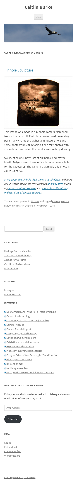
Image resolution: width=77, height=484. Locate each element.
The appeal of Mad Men (19, 359)
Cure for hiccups (15, 324)
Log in (7, 442)
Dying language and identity (21, 333)
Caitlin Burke (38, 7)
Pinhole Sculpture (18, 70)
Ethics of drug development (21, 337)
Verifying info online (17, 368)
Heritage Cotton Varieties (17, 251)
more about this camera (22, 188)
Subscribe (13, 419)
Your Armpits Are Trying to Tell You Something (31, 311)
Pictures (35, 201)
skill (6, 205)
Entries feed (10, 447)
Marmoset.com (12, 294)
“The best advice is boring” (18, 255)
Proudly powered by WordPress (19, 477)
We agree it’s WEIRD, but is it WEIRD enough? (30, 372)
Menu (38, 17)
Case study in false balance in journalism (27, 320)
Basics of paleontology (18, 316)
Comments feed (12, 451)
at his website (55, 184)
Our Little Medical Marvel (17, 264)
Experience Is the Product (20, 346)
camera (56, 201)
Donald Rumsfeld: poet (18, 329)
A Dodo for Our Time (15, 259)
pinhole (65, 201)
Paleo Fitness (11, 268)
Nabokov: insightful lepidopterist (24, 350)
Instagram (9, 290)
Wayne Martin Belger (20, 205)
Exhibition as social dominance (22, 342)
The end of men (14, 363)
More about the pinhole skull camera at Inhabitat (32, 179)
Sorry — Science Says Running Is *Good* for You (32, 355)
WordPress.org (12, 455)
